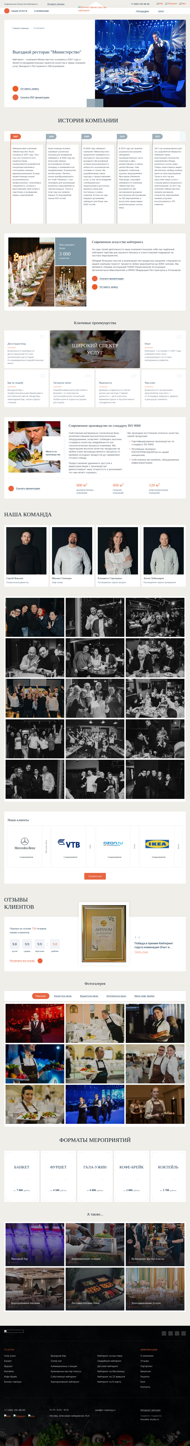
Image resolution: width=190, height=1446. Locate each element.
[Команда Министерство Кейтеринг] (35, 618)
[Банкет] (21, 1176)
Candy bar (56, 1360)
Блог (142, 1381)
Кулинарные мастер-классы (66, 1371)
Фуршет (8, 1366)
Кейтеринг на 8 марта (109, 1381)
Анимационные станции (64, 1366)
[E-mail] (160, 3)
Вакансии (145, 1371)
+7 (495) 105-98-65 (140, 4)
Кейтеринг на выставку (110, 1355)
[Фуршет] (58, 1176)
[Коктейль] (168, 1176)
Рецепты (145, 1376)
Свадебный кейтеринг (109, 1360)
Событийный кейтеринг (64, 1376)
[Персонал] (35, 1024)
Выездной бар (58, 1355)
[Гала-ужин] (95, 1176)
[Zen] (177, 1333)
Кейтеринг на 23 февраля (111, 1376)
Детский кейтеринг (107, 1366)
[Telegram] (164, 1333)
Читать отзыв (141, 952)
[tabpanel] (130, 933)
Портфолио (146, 1366)
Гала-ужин (10, 1355)
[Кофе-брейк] (131, 1176)
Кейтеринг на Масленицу (111, 1371)
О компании (146, 1355)
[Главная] (95, 11)
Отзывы (144, 1360)
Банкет (8, 1360)
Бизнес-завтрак (12, 1381)
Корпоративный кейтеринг (65, 1381)
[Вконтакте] (170, 1333)
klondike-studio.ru (149, 1419)
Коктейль (9, 1371)
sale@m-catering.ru (105, 1410)
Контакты (145, 1386)
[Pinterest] (183, 1333)
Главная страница (21, 28)
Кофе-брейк (10, 1376)
